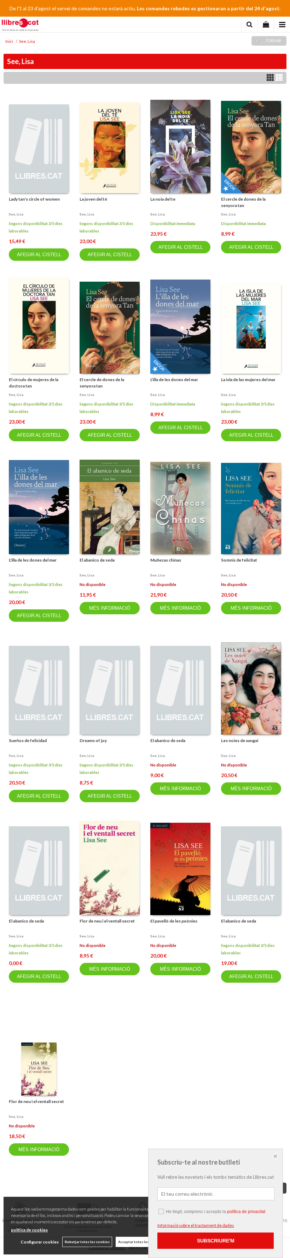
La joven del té (93, 199)
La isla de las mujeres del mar (248, 379)
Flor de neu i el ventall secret (107, 921)
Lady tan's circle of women (34, 199)
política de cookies (29, 1230)
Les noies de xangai (239, 740)
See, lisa (16, 214)
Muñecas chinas (165, 560)
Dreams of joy (93, 740)
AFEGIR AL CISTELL (39, 254)
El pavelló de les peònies (173, 921)
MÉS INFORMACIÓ (109, 608)
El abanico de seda (97, 560)
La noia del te (162, 199)
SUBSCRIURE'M (215, 1240)
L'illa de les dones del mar (174, 379)
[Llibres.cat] (20, 25)
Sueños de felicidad (28, 740)
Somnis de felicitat (239, 560)
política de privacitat (246, 1211)
